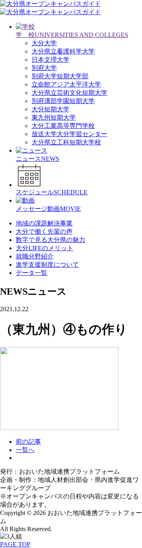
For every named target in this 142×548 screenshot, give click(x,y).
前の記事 (28, 441)
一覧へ (25, 450)
